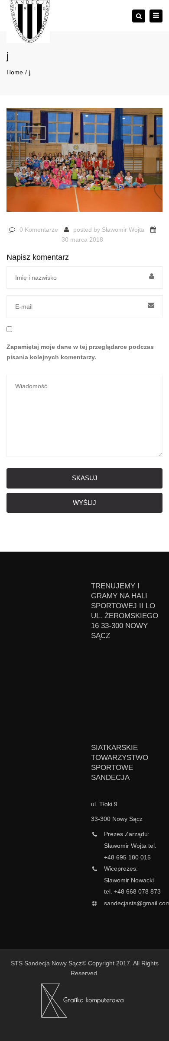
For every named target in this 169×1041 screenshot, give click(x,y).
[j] (84, 163)
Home (14, 72)
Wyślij (84, 502)
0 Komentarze (39, 229)
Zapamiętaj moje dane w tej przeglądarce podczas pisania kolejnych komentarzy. (80, 352)
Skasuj (85, 478)
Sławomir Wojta (123, 229)
